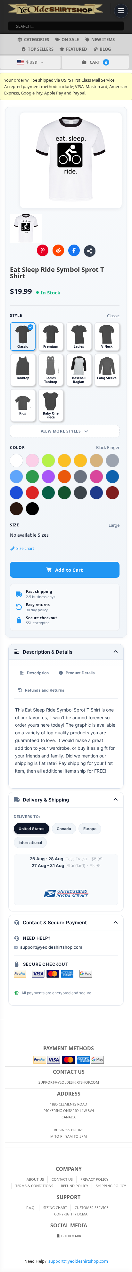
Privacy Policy (94, 1179)
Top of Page (127, 1025)
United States (32, 828)
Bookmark (70, 1235)
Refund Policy (74, 1185)
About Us (35, 1179)
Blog (105, 49)
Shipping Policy (111, 1185)
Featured (76, 49)
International (30, 842)
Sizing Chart (55, 1207)
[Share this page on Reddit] (58, 250)
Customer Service (91, 1207)
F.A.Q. (31, 1207)
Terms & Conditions (34, 1185)
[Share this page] (89, 251)
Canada (64, 828)
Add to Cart (69, 570)
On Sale (70, 39)
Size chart (25, 548)
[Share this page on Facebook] (74, 250)
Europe (89, 828)
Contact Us (62, 1179)
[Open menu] (121, 11)
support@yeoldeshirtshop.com (51, 947)
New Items (103, 39)
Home (4, 1025)
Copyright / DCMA (70, 1214)
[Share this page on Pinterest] (42, 250)
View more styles (61, 431)
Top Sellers (41, 49)
